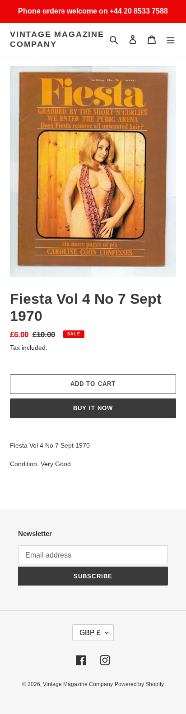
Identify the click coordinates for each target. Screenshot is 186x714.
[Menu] (170, 39)
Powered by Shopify (139, 684)
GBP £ (90, 632)
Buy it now (93, 408)
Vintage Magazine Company (57, 39)
